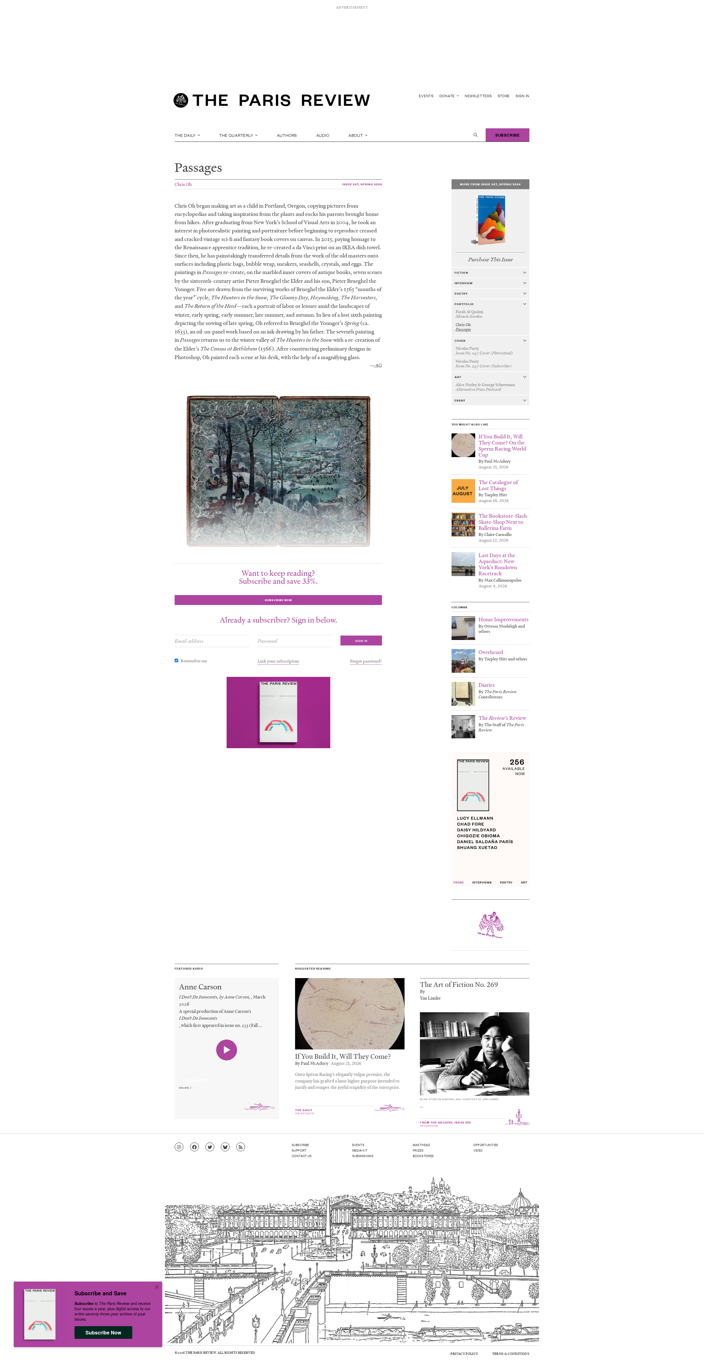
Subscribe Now (103, 1332)
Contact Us (302, 1155)
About (356, 135)
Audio (322, 135)
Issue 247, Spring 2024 (362, 184)
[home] (272, 102)
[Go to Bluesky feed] (225, 1147)
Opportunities (485, 1144)
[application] (226, 1077)
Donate (447, 95)
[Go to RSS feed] (240, 1147)
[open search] (475, 135)
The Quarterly (236, 135)
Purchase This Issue (490, 259)
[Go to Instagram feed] (179, 1147)
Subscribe (507, 135)
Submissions (363, 1155)
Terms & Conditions (510, 1353)
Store (504, 95)
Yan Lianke (430, 998)
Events (426, 95)
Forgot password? (366, 661)
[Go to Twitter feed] (209, 1147)
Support (299, 1150)
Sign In (522, 95)
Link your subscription (278, 661)
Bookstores (423, 1155)
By (422, 991)
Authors (287, 135)
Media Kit (359, 1150)
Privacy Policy (464, 1353)
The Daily (186, 135)
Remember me (194, 661)
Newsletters (478, 95)
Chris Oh (183, 184)
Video (478, 1150)
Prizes (418, 1150)
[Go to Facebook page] (194, 1147)
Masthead (421, 1144)
